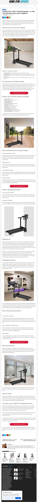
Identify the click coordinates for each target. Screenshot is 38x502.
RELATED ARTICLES (5, 451)
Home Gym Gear (28, 477)
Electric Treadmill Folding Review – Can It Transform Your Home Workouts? (28, 440)
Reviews (6, 7)
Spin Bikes (27, 476)
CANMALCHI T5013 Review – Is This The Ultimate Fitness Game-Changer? (9, 440)
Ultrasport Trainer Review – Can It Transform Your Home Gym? (20, 478)
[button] (35, 6)
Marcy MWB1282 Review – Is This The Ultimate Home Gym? (12, 460)
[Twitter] (5, 17)
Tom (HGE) (5, 15)
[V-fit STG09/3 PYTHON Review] (33, 455)
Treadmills (27, 470)
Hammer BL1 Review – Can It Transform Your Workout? (5, 460)
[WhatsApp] (10, 17)
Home (3, 7)
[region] (12, 495)
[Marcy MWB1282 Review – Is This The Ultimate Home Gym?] (12, 455)
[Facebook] (3, 17)
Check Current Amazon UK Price (19, 93)
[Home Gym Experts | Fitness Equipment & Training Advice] (19, 2)
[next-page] (35, 451)
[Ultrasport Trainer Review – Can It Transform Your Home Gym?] (19, 455)
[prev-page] (34, 451)
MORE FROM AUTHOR (12, 451)
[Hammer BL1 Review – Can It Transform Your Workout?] (5, 455)
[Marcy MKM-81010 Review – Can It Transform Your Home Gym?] (26, 455)
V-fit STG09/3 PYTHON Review (32, 459)
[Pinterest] (7, 17)
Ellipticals (27, 473)
